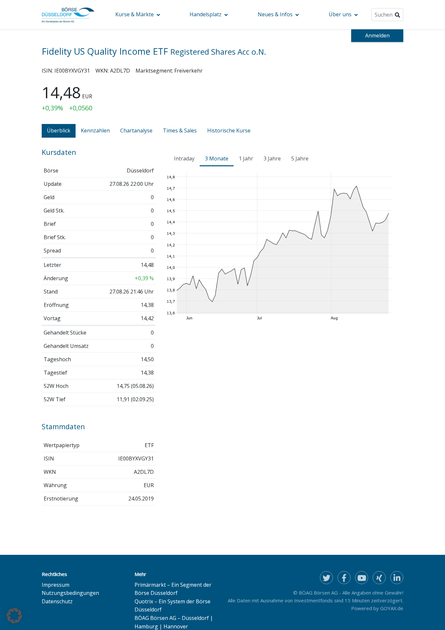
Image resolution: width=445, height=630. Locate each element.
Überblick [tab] (58, 130)
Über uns (340, 14)
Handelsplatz (206, 14)
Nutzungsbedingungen (70, 592)
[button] (14, 615)
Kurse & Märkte (134, 14)
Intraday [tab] (184, 158)
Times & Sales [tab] (180, 130)
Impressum (55, 584)
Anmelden (377, 35)
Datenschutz (57, 601)
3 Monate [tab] (216, 158)
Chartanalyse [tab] (136, 130)
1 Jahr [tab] (246, 158)
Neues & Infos (275, 14)
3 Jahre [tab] (272, 158)
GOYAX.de (391, 608)
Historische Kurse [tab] (229, 130)
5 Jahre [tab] (300, 158)
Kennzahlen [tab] (95, 130)
